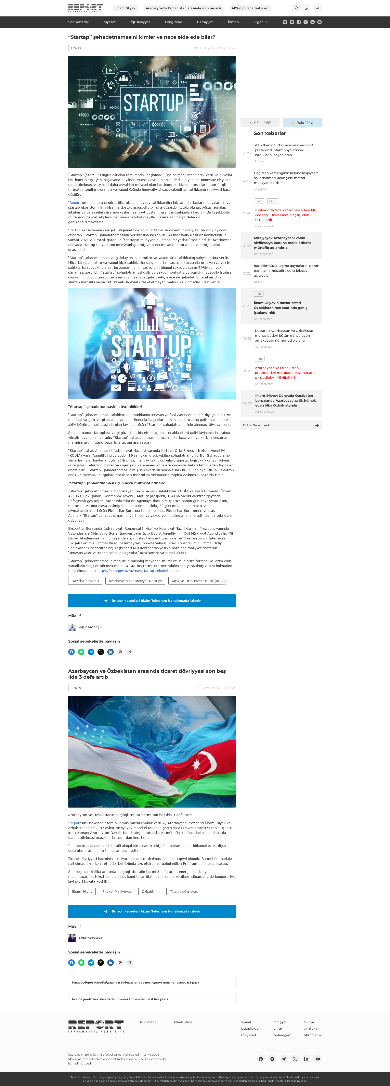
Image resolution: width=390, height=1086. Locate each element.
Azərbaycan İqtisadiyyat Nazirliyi (135, 581)
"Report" (75, 823)
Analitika (310, 1028)
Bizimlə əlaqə (183, 1022)
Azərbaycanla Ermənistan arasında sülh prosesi (183, 8)
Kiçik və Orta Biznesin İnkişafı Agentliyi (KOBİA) (211, 581)
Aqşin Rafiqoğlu (90, 627)
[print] (120, 652)
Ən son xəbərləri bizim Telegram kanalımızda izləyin (157, 601)
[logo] (85, 8)
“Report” (75, 202)
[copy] (130, 652)
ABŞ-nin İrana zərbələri (250, 8)
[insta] (292, 22)
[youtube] (319, 22)
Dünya (309, 1022)
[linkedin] (312, 22)
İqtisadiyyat (249, 1028)
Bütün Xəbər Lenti (256, 425)
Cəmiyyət (280, 1022)
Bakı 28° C (305, 123)
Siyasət (246, 1022)
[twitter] (305, 22)
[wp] (81, 652)
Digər (258, 22)
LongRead (248, 1035)
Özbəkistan (151, 891)
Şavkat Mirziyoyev (117, 891)
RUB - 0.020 (262, 123)
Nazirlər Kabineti (85, 581)
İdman (277, 1028)
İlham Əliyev (125, 8)
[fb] (285, 22)
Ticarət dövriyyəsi (184, 891)
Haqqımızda (147, 1022)
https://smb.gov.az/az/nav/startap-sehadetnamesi (139, 571)
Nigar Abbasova (90, 937)
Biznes (75, 48)
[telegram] (299, 22)
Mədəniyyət (281, 1035)
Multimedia (312, 1035)
